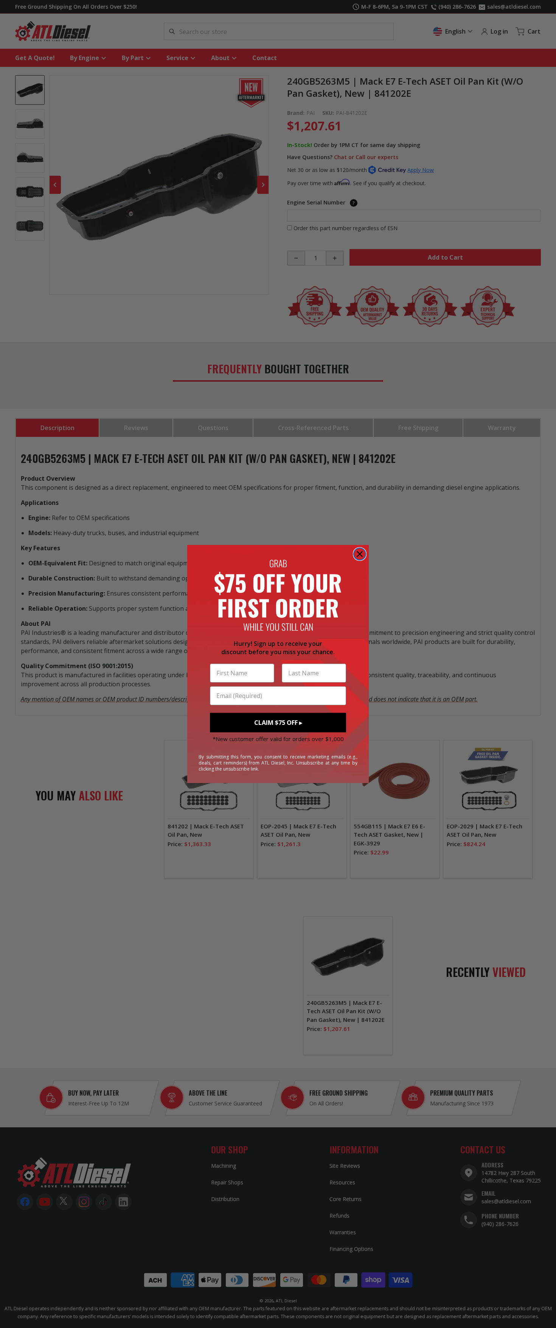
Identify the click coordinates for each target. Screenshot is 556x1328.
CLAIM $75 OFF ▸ (278, 722)
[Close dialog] (360, 554)
